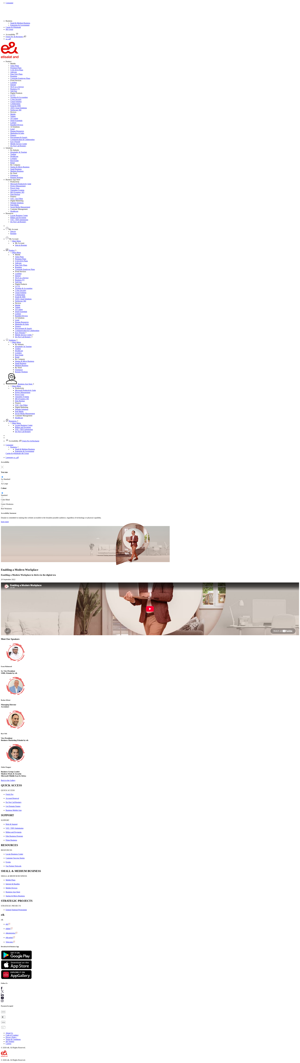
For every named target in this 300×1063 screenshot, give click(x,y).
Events (8, 862)
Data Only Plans (16, 74)
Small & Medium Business (20, 23)
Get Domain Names (13, 806)
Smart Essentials (16, 121)
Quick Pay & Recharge (30, 441)
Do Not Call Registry (18, 146)
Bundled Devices (16, 125)
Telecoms (9, 942)
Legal (12, 129)
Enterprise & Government (19, 25)
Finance (13, 135)
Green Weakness (7, 504)
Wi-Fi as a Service (17, 87)
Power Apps (14, 188)
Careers (8, 1044)
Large (6, 484)
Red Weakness (6, 509)
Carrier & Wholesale (13, 27)
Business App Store (25, 384)
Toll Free (13, 91)
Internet (13, 85)
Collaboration (15, 104)
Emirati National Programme (16, 910)
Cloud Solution (16, 102)
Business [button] (9, 21)
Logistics (13, 159)
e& (7, 924)
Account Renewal (12, 798)
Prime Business (11, 840)
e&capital (9, 938)
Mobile (13, 114)
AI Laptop (14, 118)
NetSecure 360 (15, 110)
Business (13, 447)
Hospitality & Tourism (18, 152)
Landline (13, 83)
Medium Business (17, 171)
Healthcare (14, 156)
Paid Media (14, 205)
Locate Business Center (19, 215)
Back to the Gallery (8, 780)
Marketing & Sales (17, 133)
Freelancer (14, 175)
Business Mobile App (14, 810)
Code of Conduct (12, 1035)
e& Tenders (10, 1041)
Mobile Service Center (18, 144)
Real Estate (14, 161)
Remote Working (16, 177)
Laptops (13, 123)
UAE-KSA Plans (16, 70)
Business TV (15, 89)
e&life (8, 929)
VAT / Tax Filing (16, 199)
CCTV (12, 95)
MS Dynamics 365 (17, 192)
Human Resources (17, 131)
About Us (9, 1033)
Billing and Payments (18, 218)
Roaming (13, 76)
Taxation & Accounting (19, 97)
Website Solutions (17, 203)
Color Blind (5, 500)
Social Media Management (20, 207)
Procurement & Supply (18, 137)
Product (11, 250)
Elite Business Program (14, 836)
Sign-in (13, 231)
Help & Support (11, 824)
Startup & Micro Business (19, 167)
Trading (13, 154)
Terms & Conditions (13, 1039)
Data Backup (15, 194)
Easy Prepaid (15, 142)
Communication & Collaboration (22, 140)
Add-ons (13, 72)
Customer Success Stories (15, 858)
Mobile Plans (10, 880)
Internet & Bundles (13, 884)
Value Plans (14, 66)
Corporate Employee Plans (20, 78)
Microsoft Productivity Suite (20, 184)
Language (9, 457)
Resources (12, 421)
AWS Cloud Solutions (18, 108)
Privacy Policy (11, 1037)
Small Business (16, 169)
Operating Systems (17, 190)
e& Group (9, 29)
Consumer (9, 3)
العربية (16, 457)
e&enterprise (10, 933)
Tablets (13, 116)
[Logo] (10, 57)
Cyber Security (15, 99)
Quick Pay (9, 794)
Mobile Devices (11, 888)
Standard (7, 479)
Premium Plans (15, 68)
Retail (12, 163)
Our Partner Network (13, 866)
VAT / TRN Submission (19, 220)
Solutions (12, 340)
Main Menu (16, 241)
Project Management (18, 186)
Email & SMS (15, 106)
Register (13, 234)
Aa (2, 479)
